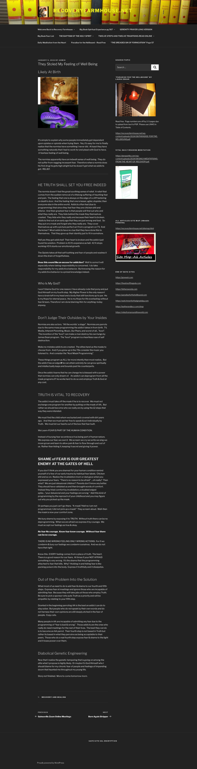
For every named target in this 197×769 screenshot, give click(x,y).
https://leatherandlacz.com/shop (130, 306)
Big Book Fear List (46, 36)
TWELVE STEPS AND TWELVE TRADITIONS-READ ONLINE (125, 36)
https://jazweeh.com (124, 277)
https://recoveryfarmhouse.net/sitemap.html (135, 228)
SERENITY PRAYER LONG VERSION (136, 29)
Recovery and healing (54, 697)
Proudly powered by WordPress (50, 763)
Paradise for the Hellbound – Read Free (88, 42)
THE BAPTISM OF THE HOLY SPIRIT (75, 36)
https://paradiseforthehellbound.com (131, 295)
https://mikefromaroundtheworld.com (132, 312)
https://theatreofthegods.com (128, 283)
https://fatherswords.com (126, 289)
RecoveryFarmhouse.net (92, 11)
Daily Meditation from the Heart (52, 42)
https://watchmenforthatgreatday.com (132, 301)
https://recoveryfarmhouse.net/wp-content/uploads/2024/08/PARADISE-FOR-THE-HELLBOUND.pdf (137, 136)
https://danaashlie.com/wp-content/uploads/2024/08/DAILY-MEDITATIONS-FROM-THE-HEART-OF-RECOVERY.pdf (137, 159)
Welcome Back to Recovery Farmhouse (55, 29)
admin (62, 60)
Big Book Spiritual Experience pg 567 (96, 29)
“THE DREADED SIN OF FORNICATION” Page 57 (132, 42)
